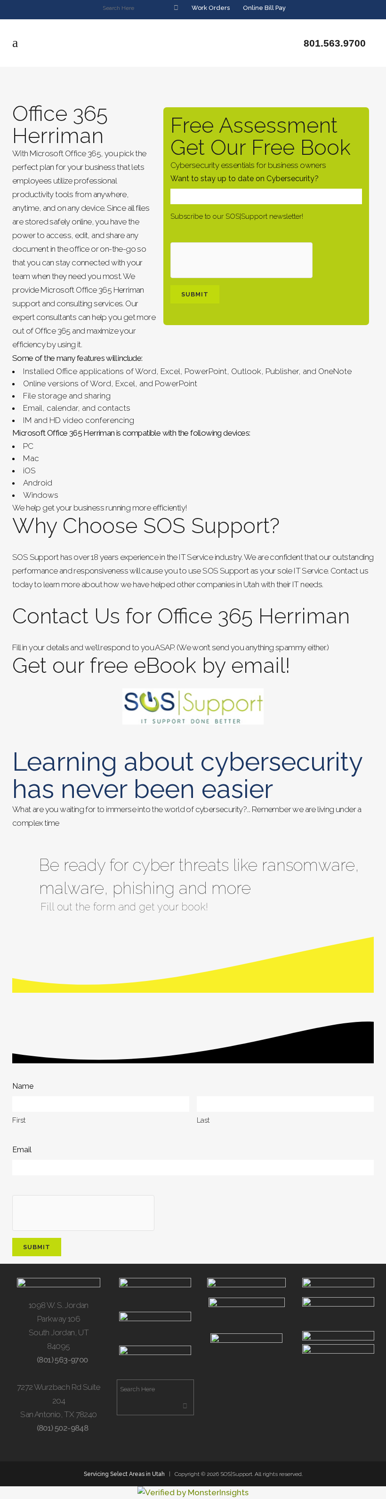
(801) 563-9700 (61, 1359)
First (18, 1120)
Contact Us (66, 616)
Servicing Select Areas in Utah (124, 1474)
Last (203, 1120)
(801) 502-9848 (61, 1428)
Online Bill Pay (263, 7)
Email (22, 1149)
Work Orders (210, 7)
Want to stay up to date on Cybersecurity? (244, 178)
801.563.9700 (333, 43)
